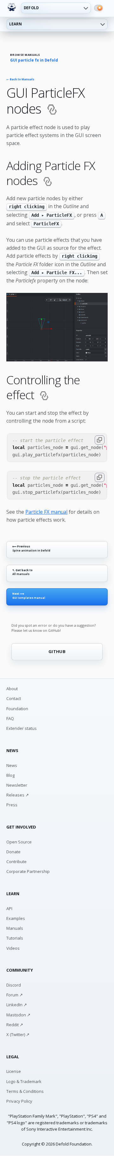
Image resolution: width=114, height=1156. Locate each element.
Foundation (17, 708)
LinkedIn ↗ (16, 1004)
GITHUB (57, 651)
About (12, 688)
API (9, 908)
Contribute (16, 861)
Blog (10, 775)
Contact (13, 698)
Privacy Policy (19, 1101)
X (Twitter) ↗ (17, 1034)
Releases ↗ (17, 795)
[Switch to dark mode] (98, 8)
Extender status (21, 728)
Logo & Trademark (23, 1081)
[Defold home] (11, 7)
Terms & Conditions (25, 1091)
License (13, 1071)
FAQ (10, 718)
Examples (15, 918)
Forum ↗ (14, 995)
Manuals (14, 928)
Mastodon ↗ (18, 1015)
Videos (13, 948)
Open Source (19, 842)
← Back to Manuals (20, 79)
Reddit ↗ (14, 1024)
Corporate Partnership (28, 871)
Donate (13, 852)
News (11, 765)
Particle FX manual (46, 511)
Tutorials (14, 938)
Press (11, 805)
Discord (13, 985)
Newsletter (16, 785)
